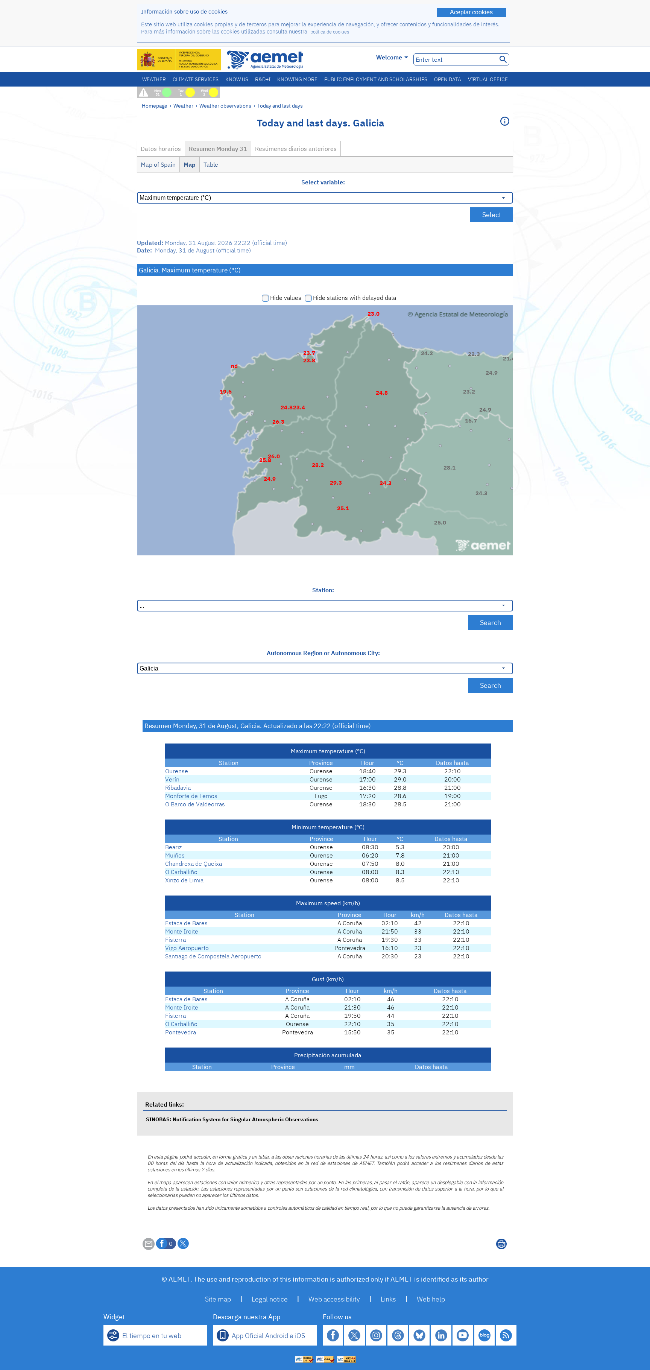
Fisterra (175, 939)
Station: (323, 590)
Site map (218, 1299)
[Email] (149, 1247)
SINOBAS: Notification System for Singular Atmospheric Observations (232, 1119)
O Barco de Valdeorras (195, 804)
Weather (154, 79)
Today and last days (280, 105)
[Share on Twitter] (183, 1243)
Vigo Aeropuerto (187, 948)
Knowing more (297, 79)
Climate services (196, 79)
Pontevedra (180, 1032)
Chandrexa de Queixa (193, 863)
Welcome (389, 57)
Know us (236, 79)
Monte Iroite (181, 931)
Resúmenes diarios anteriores (296, 148)
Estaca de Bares (186, 923)
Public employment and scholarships (375, 79)
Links (388, 1299)
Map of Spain (158, 164)
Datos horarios (161, 148)
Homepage (154, 105)
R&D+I (262, 79)
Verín (172, 779)
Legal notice (270, 1299)
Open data (447, 79)
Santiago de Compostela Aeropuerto (213, 956)
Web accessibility (334, 1299)
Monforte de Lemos (191, 796)
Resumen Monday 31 (218, 148)
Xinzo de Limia (184, 880)
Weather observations (225, 105)
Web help (431, 1299)
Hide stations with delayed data (354, 297)
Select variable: (323, 182)
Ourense (176, 771)
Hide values (285, 297)
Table (211, 164)
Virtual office (488, 79)
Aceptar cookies (471, 12)
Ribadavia (178, 787)
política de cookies (329, 32)
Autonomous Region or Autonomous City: (323, 653)
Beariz (173, 847)
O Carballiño (181, 872)
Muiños (175, 855)
